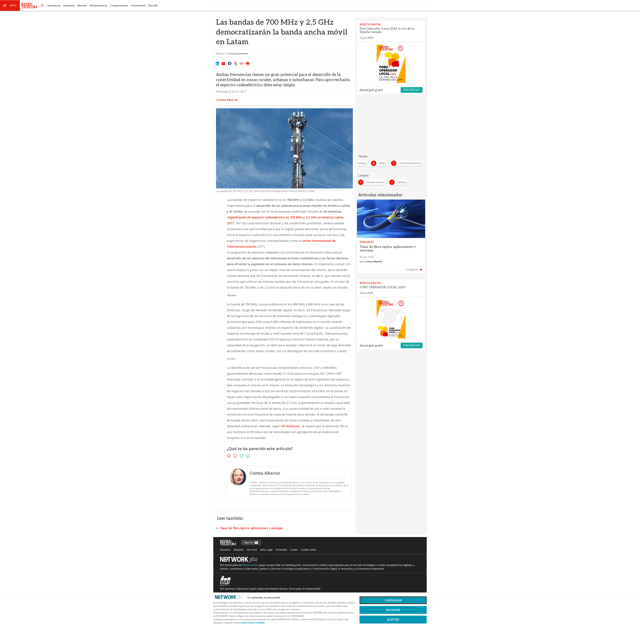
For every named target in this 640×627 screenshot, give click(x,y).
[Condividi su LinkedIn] (217, 63)
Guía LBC (153, 5)
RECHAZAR (393, 610)
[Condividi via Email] (223, 63)
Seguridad (68, 5)
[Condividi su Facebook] (229, 63)
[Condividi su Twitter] (235, 63)
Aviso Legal (266, 549)
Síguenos (249, 542)
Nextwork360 (250, 565)
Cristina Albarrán (227, 100)
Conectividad (137, 5)
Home (220, 53)
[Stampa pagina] (247, 63)
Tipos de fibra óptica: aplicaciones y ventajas (251, 528)
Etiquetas (239, 549)
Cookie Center (308, 549)
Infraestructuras (98, 5)
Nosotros (225, 549)
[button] (10, 5)
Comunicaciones (119, 5)
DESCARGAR (411, 89)
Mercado (82, 5)
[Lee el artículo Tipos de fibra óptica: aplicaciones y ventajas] (391, 237)
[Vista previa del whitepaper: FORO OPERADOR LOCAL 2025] (391, 319)
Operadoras (53, 5)
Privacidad (281, 549)
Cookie (294, 549)
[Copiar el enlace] (241, 63)
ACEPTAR (393, 619)
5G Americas (291, 426)
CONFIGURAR (393, 600)
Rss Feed (252, 549)
